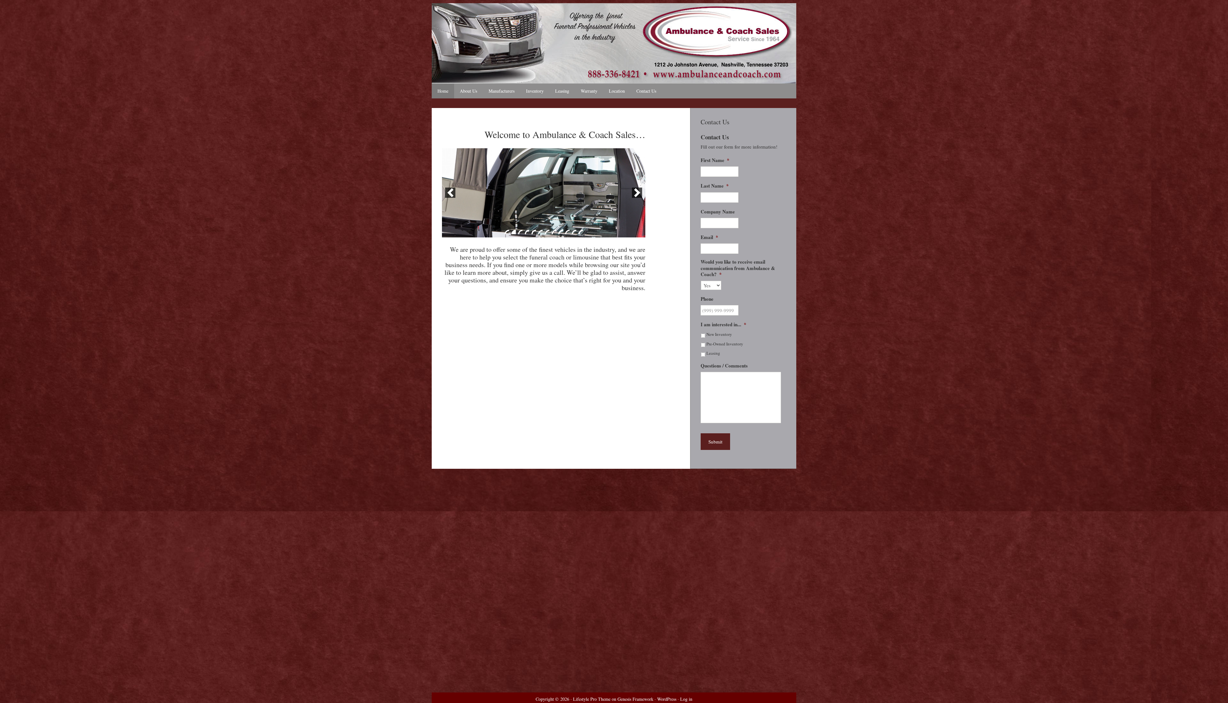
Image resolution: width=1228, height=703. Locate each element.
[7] (547, 232)
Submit (715, 441)
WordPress (666, 699)
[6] (540, 232)
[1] (507, 232)
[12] (581, 232)
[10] (567, 232)
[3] (520, 232)
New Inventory (719, 334)
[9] (560, 232)
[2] (513, 232)
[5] (533, 232)
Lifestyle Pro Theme (591, 699)
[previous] (450, 193)
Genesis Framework (635, 699)
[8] (554, 232)
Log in (686, 699)
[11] (574, 232)
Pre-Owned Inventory (724, 344)
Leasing (713, 353)
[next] (637, 193)
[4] (527, 232)
